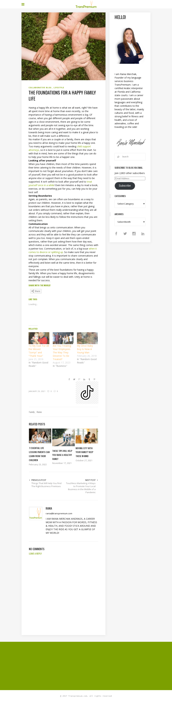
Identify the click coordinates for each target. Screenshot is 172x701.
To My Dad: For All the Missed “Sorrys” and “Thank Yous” (39, 350)
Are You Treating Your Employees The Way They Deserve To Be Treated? (62, 352)
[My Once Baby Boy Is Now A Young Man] (87, 338)
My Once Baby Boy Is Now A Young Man (85, 349)
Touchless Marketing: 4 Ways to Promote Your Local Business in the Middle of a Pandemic (81, 488)
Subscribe (125, 185)
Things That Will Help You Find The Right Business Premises (46, 485)
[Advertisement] (97, 665)
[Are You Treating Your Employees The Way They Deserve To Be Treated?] (63, 338)
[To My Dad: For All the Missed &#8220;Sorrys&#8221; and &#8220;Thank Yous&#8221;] (39, 338)
